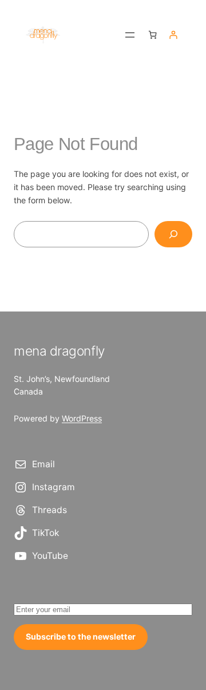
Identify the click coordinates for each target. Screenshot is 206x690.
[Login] (173, 35)
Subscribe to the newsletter (81, 636)
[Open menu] (130, 35)
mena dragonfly (59, 351)
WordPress (82, 418)
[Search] (173, 234)
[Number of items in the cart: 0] (152, 35)
